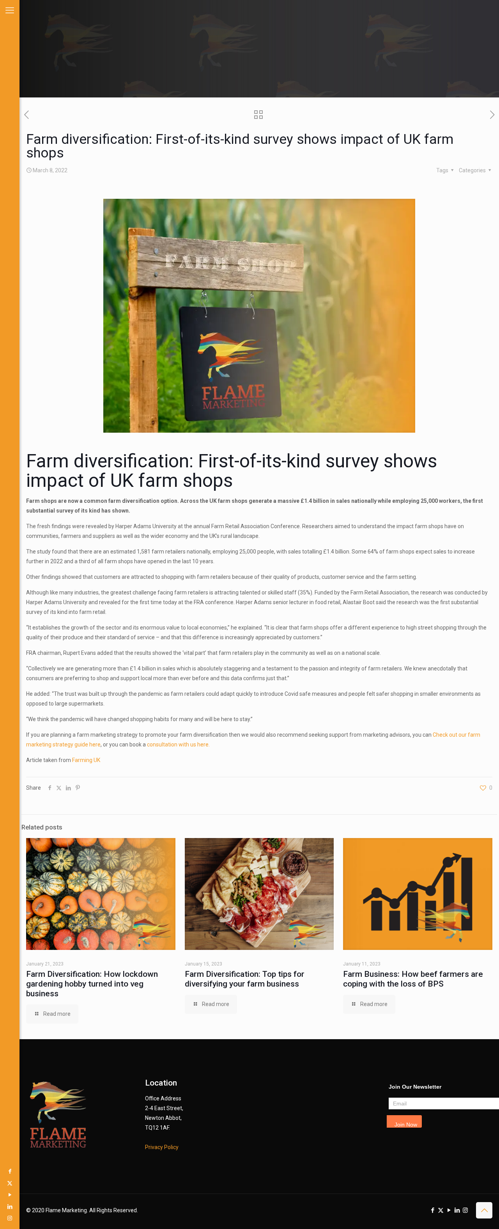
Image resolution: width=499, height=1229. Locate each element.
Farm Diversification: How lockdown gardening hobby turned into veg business (92, 983)
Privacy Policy (162, 1147)
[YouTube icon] (9, 1195)
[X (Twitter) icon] (9, 1183)
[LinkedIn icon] (9, 1206)
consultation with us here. (178, 744)
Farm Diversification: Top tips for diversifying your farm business (244, 979)
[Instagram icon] (9, 1218)
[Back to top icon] (484, 1210)
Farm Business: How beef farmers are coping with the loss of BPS (413, 979)
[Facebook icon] (9, 1171)
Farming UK (86, 760)
